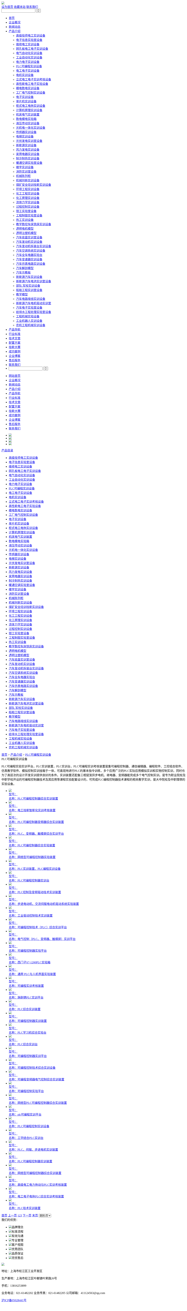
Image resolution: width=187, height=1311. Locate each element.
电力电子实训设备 (27, 61)
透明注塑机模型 (26, 233)
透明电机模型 (25, 228)
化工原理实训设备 (27, 197)
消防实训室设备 (26, 171)
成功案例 (14, 351)
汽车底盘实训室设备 (29, 237)
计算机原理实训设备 (29, 110)
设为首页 (7, 6)
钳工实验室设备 (26, 211)
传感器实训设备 (26, 132)
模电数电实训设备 (27, 88)
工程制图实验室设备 (29, 215)
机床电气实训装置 (27, 114)
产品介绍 (14, 31)
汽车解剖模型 (25, 268)
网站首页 (14, 375)
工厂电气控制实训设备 (30, 92)
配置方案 (14, 342)
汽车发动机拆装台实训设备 (33, 246)
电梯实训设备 (25, 136)
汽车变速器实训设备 (29, 259)
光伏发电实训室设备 (29, 140)
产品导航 (14, 329)
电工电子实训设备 (27, 70)
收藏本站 (20, 6)
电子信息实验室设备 (29, 40)
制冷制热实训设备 (27, 158)
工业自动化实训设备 (29, 57)
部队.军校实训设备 (28, 285)
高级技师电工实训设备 (30, 35)
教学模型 (22, 294)
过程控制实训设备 (27, 206)
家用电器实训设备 (27, 154)
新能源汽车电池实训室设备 (33, 281)
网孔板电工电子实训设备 (32, 48)
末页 (35, 1215)
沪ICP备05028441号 (13, 1300)
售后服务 (14, 360)
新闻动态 (14, 26)
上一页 (12, 1215)
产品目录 (7, 450)
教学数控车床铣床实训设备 (33, 224)
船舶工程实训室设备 (29, 290)
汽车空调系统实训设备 (30, 250)
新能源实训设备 (26, 145)
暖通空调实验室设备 (29, 162)
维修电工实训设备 (27, 44)
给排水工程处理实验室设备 (33, 312)
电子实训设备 (25, 97)
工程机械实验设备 (27, 316)
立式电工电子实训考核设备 (33, 79)
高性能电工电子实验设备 (32, 83)
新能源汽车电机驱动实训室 (33, 303)
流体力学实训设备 (27, 202)
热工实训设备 (25, 219)
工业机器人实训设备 (29, 320)
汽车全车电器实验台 (29, 255)
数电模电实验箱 (26, 118)
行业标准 (14, 334)
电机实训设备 (25, 75)
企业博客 (14, 355)
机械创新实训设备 (27, 180)
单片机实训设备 (26, 101)
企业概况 (14, 22)
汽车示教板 (23, 272)
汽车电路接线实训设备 (30, 298)
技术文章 (14, 338)
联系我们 (32, 6)
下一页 (27, 1215)
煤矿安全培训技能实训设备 (33, 184)
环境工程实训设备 (27, 189)
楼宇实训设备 (25, 167)
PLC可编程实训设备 (29, 66)
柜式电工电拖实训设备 (30, 105)
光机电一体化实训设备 (30, 127)
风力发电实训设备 (27, 149)
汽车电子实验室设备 (29, 307)
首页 (12, 18)
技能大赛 (14, 347)
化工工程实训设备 (27, 193)
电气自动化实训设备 (29, 53)
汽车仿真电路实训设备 (30, 263)
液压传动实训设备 (27, 123)
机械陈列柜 (23, 176)
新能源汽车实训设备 (29, 276)
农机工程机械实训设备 (30, 325)
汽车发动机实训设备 (29, 241)
